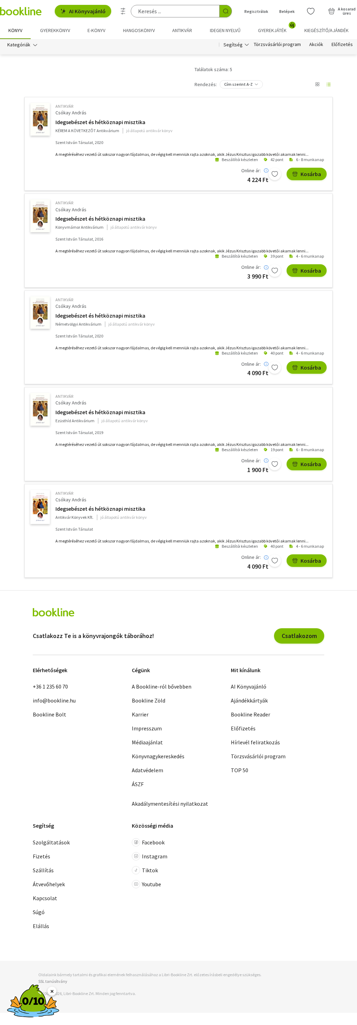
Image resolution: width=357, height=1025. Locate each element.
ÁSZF (138, 784)
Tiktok (150, 870)
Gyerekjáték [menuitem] (276, 27)
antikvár (64, 106)
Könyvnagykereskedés (158, 756)
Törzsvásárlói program (277, 44)
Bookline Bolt (49, 714)
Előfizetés (342, 44)
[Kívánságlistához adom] (274, 174)
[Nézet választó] (317, 84)
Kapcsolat (45, 898)
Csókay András (70, 112)
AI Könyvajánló (87, 11)
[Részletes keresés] (123, 11)
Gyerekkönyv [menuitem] (55, 30)
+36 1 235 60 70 (50, 686)
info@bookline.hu (54, 700)
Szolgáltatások (51, 842)
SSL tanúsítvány (52, 981)
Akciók (316, 44)
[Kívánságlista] (310, 11)
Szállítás (43, 870)
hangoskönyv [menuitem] (139, 30)
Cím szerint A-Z (238, 84)
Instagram (154, 856)
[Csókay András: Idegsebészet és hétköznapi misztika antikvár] (40, 119)
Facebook (153, 842)
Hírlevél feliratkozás (255, 742)
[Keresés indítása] (225, 11)
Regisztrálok (256, 11)
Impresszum (147, 728)
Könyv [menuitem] (15, 30)
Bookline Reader (250, 714)
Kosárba (311, 173)
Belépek (287, 11)
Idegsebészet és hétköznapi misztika (100, 122)
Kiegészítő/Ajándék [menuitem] (326, 30)
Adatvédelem (147, 770)
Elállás (41, 925)
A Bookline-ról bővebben (161, 686)
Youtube (151, 884)
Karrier (140, 714)
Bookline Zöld (148, 700)
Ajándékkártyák (249, 700)
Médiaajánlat (147, 742)
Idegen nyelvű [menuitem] (225, 30)
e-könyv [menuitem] (96, 30)
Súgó (39, 912)
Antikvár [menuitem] (182, 30)
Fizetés (41, 856)
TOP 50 (239, 770)
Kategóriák (18, 44)
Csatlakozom (299, 636)
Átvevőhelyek (49, 884)
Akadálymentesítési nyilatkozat (170, 803)
